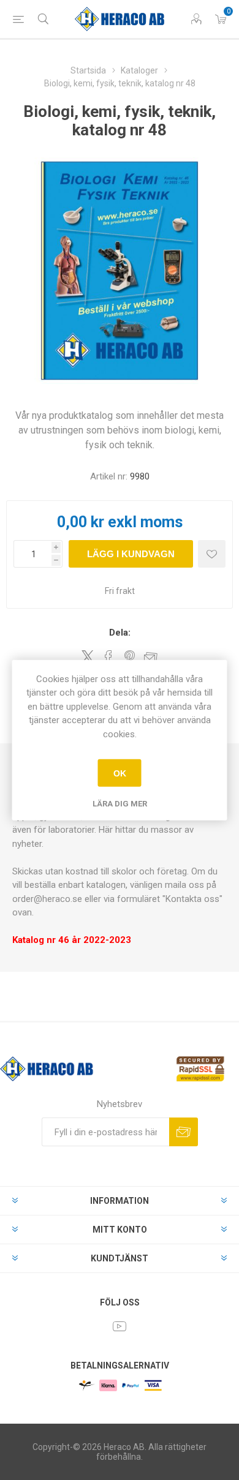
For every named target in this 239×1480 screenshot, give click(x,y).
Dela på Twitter (88, 656)
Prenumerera (183, 1132)
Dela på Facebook (108, 657)
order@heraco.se (47, 898)
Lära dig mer (120, 803)
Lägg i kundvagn (131, 554)
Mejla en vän (150, 657)
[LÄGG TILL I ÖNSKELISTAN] (212, 554)
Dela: (120, 632)
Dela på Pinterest (129, 657)
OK (119, 773)
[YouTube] (119, 1326)
